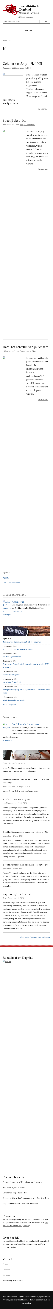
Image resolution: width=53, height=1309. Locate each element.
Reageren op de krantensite (13, 1280)
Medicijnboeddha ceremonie (13, 700)
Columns (6, 1275)
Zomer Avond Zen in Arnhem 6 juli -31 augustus (22, 641)
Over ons (6, 1269)
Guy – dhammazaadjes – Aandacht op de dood (20, 1203)
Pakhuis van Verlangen (14, 763)
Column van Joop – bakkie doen (15, 1192)
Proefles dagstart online (12, 656)
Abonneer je (18, 601)
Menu (28, 30)
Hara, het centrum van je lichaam (25, 346)
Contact (6, 1264)
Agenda (6, 577)
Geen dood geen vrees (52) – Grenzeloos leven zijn (22, 1182)
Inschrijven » (17, 611)
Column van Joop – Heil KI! (22, 63)
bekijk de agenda (9, 704)
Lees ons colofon (9, 1247)
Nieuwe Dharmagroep (11, 674)
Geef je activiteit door (11, 582)
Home (5, 41)
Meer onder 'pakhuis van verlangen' (35, 936)
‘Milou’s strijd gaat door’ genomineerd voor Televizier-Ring (26, 1198)
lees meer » (7, 740)
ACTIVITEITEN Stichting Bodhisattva (18, 649)
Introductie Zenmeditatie (12, 682)
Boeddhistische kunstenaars (25, 724)
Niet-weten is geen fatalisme (13, 1187)
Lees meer (43, 109)
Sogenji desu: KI (14, 120)
